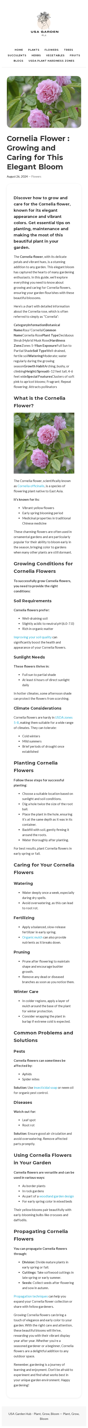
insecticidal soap (45, 1087)
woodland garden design (56, 1196)
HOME (19, 49)
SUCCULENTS (17, 55)
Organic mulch (32, 937)
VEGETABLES (55, 55)
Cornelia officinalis (31, 486)
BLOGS (18, 60)
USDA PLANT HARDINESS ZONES (52, 60)
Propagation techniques (31, 1296)
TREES (68, 49)
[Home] (44, 24)
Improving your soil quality (33, 637)
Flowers (36, 176)
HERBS (36, 55)
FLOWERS (52, 49)
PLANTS (34, 49)
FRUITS (75, 55)
